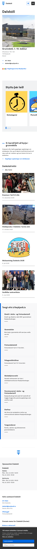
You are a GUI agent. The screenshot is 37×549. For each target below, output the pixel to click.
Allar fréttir (8, 170)
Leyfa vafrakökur (8, 541)
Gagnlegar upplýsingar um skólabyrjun (17, 159)
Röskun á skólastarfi (8, 525)
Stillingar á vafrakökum (9, 545)
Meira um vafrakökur (7, 536)
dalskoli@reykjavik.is (12, 63)
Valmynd (33, 3)
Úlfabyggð (7, 513)
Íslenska (28, 3)
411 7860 (8, 60)
